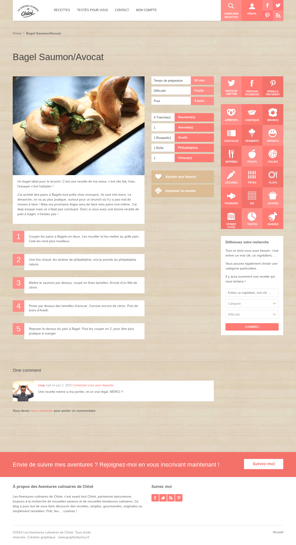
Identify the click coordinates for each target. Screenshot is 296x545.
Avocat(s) (185, 127)
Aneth (183, 137)
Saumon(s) (186, 117)
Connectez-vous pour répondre (93, 385)
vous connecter (42, 410)
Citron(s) (185, 158)
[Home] (28, 11)
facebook (155, 498)
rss (171, 498)
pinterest (178, 498)
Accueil (278, 532)
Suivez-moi (264, 463)
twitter (163, 498)
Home (17, 33)
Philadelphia (188, 147)
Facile (199, 90)
